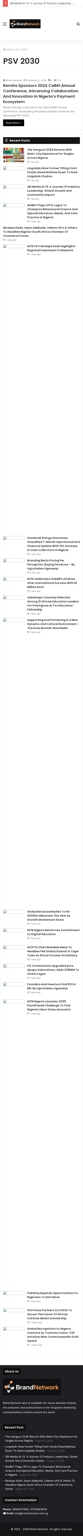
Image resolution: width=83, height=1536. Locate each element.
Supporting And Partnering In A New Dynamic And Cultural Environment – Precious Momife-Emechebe (53, 624)
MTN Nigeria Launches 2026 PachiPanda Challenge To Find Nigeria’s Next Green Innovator (49, 1005)
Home (9, 49)
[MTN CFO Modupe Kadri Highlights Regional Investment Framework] (13, 388)
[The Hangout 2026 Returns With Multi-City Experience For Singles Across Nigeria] (13, 155)
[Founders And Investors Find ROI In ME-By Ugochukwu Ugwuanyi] (13, 989)
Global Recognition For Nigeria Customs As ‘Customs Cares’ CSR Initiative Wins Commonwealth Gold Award (52, 1335)
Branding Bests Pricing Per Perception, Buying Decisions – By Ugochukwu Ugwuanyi (51, 564)
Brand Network (14, 80)
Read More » (13, 122)
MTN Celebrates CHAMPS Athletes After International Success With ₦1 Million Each (52, 583)
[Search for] (78, 25)
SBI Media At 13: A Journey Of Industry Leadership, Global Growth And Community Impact (53, 191)
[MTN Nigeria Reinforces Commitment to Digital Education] (13, 935)
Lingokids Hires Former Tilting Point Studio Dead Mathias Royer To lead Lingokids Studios (52, 172)
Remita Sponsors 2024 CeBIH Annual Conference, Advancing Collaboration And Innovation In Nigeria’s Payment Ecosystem (40, 93)
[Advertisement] (57, 21)
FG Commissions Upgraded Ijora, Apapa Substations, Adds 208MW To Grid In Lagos (53, 970)
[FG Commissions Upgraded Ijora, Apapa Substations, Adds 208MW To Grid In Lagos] (13, 971)
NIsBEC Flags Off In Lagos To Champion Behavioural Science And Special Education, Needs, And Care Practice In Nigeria (52, 211)
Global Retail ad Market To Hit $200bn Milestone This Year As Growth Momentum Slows (48, 916)
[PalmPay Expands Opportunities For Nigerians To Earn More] (13, 1298)
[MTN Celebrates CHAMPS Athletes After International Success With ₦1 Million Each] (13, 584)
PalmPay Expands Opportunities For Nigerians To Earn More (52, 1295)
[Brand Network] (25, 23)
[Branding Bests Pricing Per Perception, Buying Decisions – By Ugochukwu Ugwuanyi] (13, 565)
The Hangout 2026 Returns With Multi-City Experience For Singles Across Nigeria (50, 154)
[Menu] (5, 25)
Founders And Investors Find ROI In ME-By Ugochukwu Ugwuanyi (51, 986)
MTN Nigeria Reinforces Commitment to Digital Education (53, 932)
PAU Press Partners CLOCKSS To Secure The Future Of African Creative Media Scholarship (49, 1314)
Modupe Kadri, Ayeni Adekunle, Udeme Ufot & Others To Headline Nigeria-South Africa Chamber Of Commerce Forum (40, 232)
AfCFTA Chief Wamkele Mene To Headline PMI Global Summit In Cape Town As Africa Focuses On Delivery (53, 951)
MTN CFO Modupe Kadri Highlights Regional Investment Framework (51, 248)
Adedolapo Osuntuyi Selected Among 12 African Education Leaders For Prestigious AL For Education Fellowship (53, 603)
